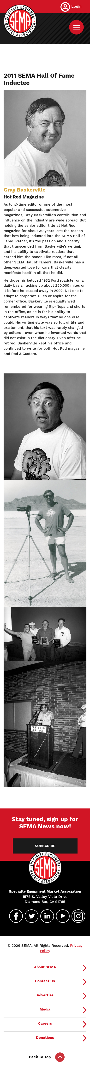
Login (76, 6)
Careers (45, 1023)
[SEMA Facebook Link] (14, 916)
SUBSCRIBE (45, 846)
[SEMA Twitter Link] (29, 916)
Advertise (45, 995)
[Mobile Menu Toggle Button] (76, 27)
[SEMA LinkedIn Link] (45, 916)
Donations (45, 1037)
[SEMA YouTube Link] (61, 916)
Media (45, 1009)
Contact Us (45, 981)
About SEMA (45, 967)
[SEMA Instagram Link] (76, 916)
